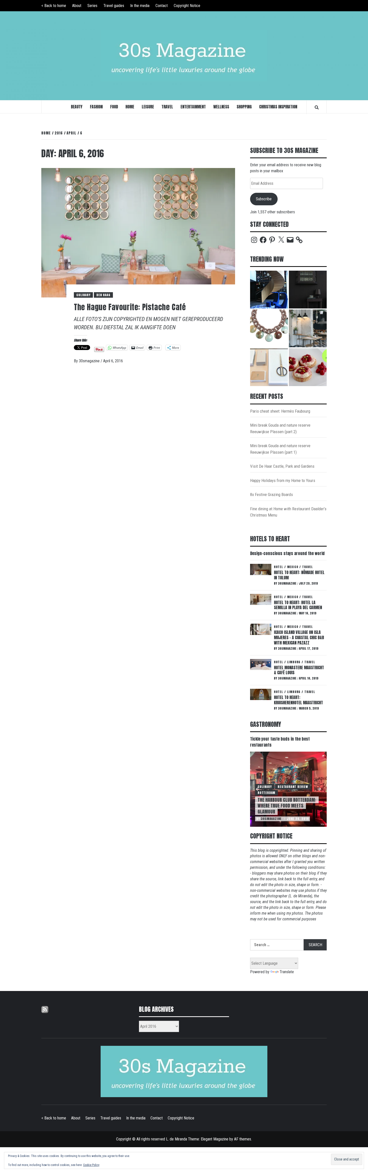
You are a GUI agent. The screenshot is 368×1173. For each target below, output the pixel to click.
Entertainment (193, 107)
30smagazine (90, 361)
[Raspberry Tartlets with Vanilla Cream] (308, 367)
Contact (161, 5)
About (76, 5)
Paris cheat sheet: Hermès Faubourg (280, 411)
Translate (287, 971)
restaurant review (293, 786)
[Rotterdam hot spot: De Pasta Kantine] (308, 328)
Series (92, 5)
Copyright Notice (187, 5)
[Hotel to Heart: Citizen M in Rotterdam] (269, 289)
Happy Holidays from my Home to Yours (282, 480)
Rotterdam (266, 792)
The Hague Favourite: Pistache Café (130, 307)
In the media (139, 5)
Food (114, 107)
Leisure (148, 107)
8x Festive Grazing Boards (271, 494)
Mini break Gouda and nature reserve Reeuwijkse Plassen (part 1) (280, 449)
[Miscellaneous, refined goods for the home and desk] (269, 367)
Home (129, 107)
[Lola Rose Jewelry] (269, 328)
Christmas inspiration (278, 107)
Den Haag (103, 295)
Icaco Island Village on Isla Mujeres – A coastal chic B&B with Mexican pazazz (299, 637)
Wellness (221, 107)
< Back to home (53, 5)
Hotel (278, 566)
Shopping (244, 107)
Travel (167, 107)
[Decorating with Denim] (308, 289)
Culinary (83, 295)
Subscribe (264, 199)
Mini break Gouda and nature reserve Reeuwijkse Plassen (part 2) (280, 428)
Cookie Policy (91, 1165)
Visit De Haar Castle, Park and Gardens (282, 466)
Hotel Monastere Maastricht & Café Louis (299, 670)
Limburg (294, 661)
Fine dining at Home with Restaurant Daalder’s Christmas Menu (288, 512)
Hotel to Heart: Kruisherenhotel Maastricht (298, 700)
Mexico (292, 566)
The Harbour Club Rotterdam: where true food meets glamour (287, 805)
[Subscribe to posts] (44, 1009)
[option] (288, 789)
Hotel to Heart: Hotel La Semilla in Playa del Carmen (298, 605)
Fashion (96, 107)
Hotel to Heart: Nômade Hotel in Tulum (299, 575)
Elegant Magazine (214, 1139)
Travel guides (113, 5)
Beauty (76, 107)
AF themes (242, 1139)
